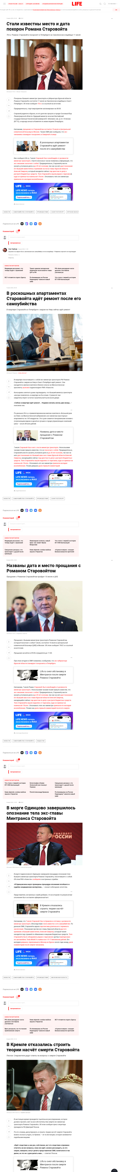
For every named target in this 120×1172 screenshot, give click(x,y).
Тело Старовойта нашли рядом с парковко (54, 174)
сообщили (36, 879)
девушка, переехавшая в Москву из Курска (38, 942)
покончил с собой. (51, 450)
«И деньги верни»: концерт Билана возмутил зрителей (64, 551)
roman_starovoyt (22, 373)
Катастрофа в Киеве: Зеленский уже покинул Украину (38, 785)
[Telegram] (31, 224)
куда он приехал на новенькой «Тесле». (29, 177)
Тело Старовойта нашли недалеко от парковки (39, 461)
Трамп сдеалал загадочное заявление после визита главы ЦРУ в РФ (41, 270)
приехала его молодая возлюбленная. (29, 179)
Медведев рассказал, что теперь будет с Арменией (14, 269)
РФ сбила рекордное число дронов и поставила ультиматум (64, 270)
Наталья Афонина (20, 969)
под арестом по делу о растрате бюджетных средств (50, 700)
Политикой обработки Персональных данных (46, 9)
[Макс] (26, 224)
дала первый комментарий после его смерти (51, 708)
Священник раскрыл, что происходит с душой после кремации (14, 552)
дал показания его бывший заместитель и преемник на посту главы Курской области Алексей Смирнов (43, 168)
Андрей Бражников (21, 490)
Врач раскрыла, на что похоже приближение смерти (16, 1030)
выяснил (25, 388)
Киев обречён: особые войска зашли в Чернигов (40, 551)
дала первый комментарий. (49, 466)
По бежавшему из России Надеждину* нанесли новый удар (40, 279)
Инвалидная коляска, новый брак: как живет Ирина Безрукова (40, 543)
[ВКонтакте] (35, 224)
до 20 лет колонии (41, 166)
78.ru (40, 104)
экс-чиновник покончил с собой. (26, 163)
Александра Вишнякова (22, 733)
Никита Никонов (20, 204)
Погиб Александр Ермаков (39, 792)
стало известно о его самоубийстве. (56, 924)
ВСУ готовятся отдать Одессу (15, 277)
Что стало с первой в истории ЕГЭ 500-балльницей (65, 278)
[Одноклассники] (40, 224)
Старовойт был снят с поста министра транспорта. (39, 447)
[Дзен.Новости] (22, 224)
